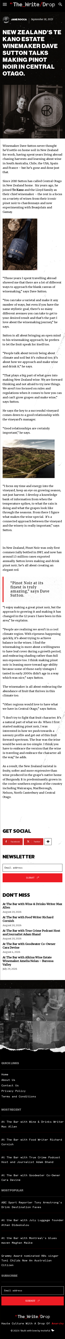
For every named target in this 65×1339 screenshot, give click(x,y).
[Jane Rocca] (7, 19)
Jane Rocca (19, 19)
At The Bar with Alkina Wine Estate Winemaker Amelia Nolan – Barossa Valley (28, 961)
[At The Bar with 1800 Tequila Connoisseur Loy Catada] (16, 1005)
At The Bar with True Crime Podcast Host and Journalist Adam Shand (31, 932)
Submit (30, 877)
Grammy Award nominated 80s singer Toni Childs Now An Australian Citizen (30, 1260)
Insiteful (45, 1330)
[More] (48, 841)
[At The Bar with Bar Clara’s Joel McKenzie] (16, 1037)
